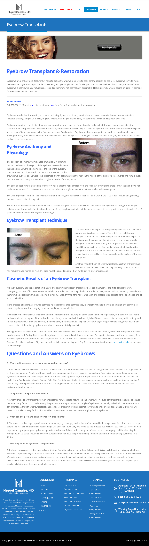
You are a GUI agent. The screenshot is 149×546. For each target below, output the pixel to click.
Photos (104, 9)
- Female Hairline (95, 497)
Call (80, 9)
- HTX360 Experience (97, 502)
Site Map (130, 540)
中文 (138, 9)
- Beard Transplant (71, 505)
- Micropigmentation (97, 485)
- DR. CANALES (44, 490)
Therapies (91, 9)
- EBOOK (42, 510)
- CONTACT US (45, 506)
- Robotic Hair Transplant (74, 493)
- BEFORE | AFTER (46, 498)
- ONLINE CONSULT (46, 494)
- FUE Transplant (70, 497)
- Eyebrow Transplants (73, 510)
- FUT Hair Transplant (72, 501)
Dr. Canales (50, 9)
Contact (128, 9)
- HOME (42, 485)
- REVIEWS (43, 502)
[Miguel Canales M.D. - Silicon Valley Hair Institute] (19, 9)
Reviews (115, 9)
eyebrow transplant (122, 342)
